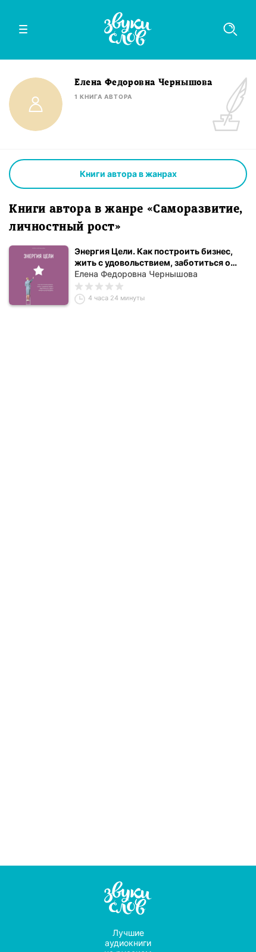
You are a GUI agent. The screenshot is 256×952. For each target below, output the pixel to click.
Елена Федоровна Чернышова (136, 274)
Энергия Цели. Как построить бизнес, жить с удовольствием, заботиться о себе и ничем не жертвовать (153, 257)
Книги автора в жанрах (128, 174)
